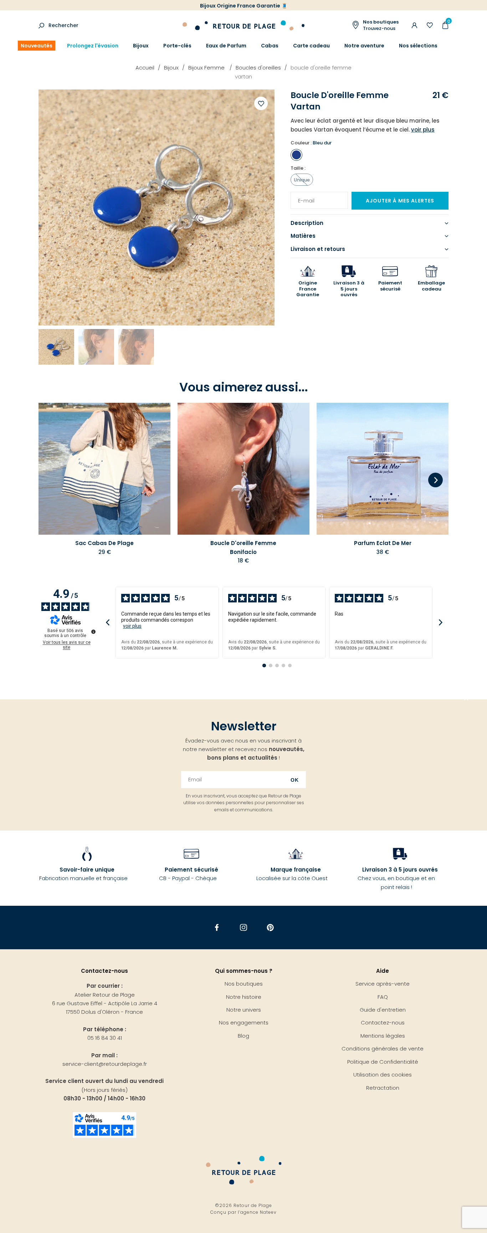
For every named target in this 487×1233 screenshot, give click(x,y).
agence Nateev (258, 1212)
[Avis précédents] (107, 622)
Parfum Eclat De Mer (382, 543)
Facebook (216, 927)
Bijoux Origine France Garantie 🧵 (243, 5)
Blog (243, 1035)
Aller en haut (466, 699)
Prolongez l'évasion (92, 45)
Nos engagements (243, 1022)
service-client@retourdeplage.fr (104, 1064)
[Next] (435, 480)
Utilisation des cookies (382, 1074)
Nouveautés (36, 45)
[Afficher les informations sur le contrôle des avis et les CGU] (93, 632)
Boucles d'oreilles (258, 67)
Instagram (243, 927)
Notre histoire (243, 997)
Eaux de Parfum (226, 45)
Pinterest (270, 927)
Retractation (382, 1087)
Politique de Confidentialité (382, 1061)
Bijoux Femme (207, 67)
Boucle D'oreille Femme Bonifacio (243, 547)
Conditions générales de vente (383, 1048)
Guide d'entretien (383, 1009)
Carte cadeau (311, 45)
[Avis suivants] (440, 622)
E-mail (304, 196)
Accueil (144, 67)
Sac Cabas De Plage (104, 543)
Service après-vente (382, 983)
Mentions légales (382, 1035)
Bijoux (141, 45)
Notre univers (243, 1009)
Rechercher (63, 25)
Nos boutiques (244, 983)
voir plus (132, 626)
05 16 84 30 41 (104, 1038)
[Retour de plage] (243, 24)
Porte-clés (177, 45)
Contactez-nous (383, 1022)
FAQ (383, 997)
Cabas (269, 45)
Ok (295, 780)
